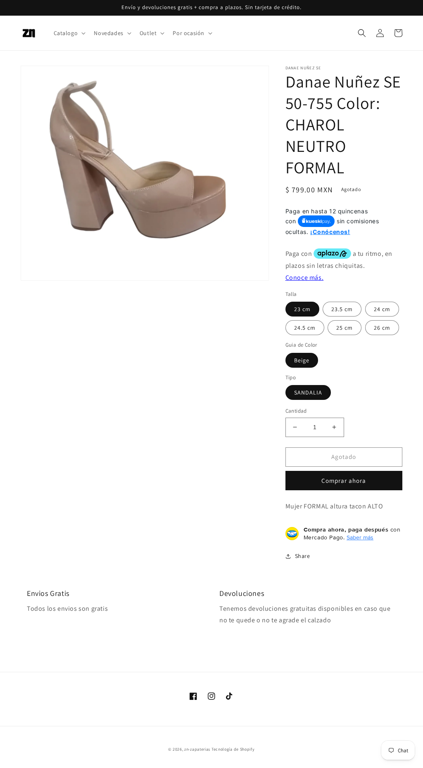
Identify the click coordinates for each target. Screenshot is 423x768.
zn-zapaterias (197, 749)
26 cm (382, 327)
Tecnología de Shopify (233, 749)
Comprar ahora (343, 480)
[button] (69, 33)
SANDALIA (308, 392)
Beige (301, 360)
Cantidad (296, 410)
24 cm (382, 309)
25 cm (344, 327)
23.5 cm (342, 309)
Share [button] (302, 556)
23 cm (302, 309)
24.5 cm (305, 327)
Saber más (360, 537)
